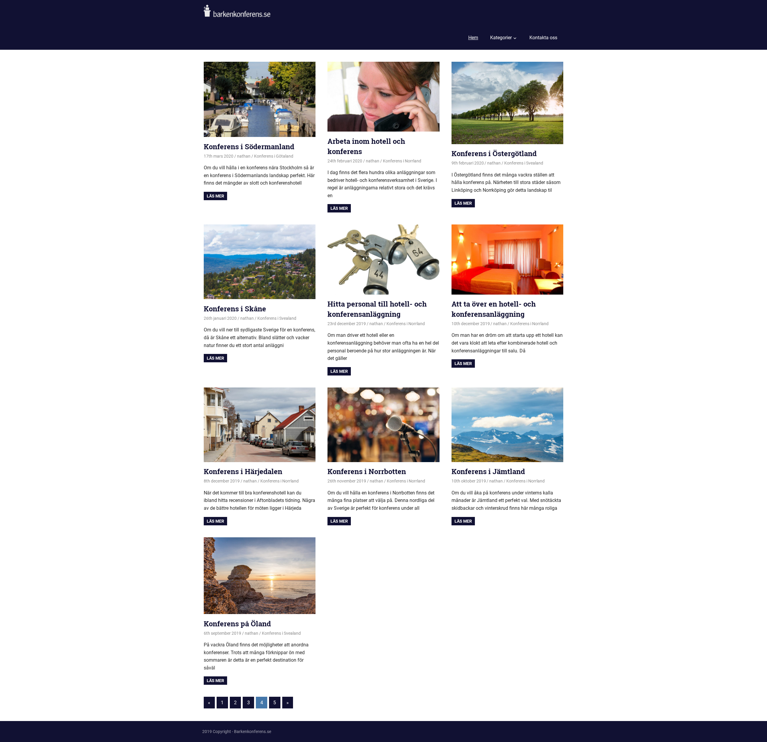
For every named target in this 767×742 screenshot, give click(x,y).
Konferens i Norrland (402, 161)
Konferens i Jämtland (488, 471)
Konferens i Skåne (235, 308)
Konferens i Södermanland (249, 146)
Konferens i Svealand (523, 163)
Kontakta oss (543, 37)
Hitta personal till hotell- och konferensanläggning (377, 309)
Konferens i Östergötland (494, 153)
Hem (473, 37)
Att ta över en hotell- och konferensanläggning (494, 309)
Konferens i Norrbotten (366, 471)
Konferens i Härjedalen (243, 471)
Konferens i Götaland (273, 156)
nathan (243, 156)
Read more (215, 196)
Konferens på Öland (237, 623)
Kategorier (501, 37)
